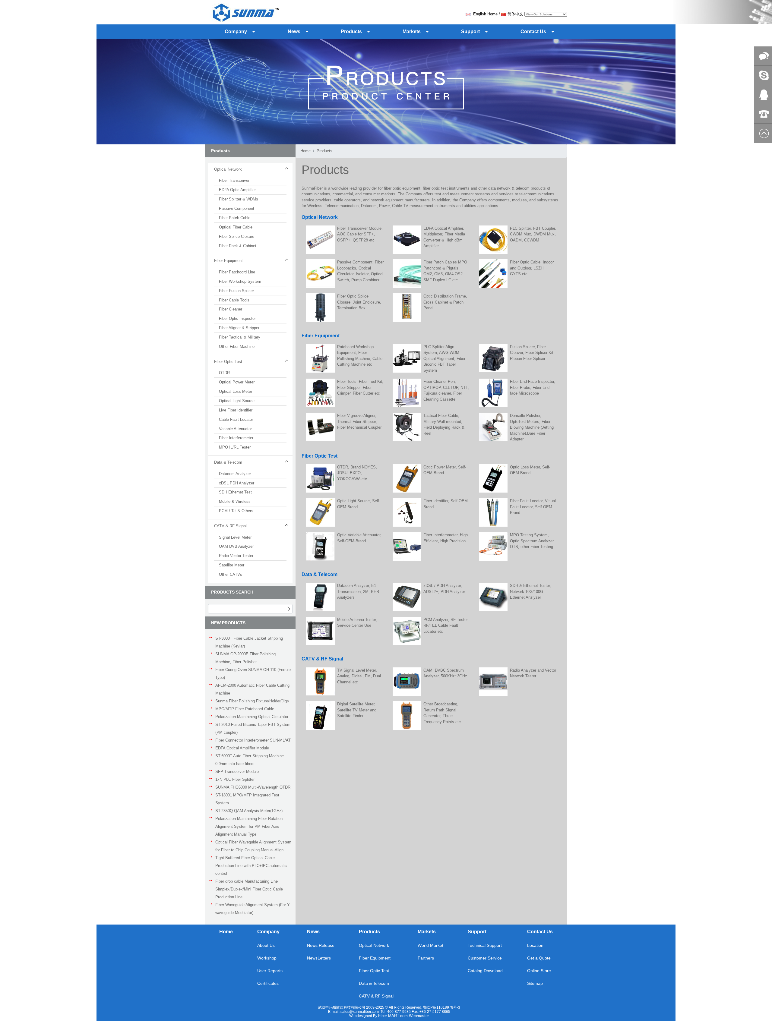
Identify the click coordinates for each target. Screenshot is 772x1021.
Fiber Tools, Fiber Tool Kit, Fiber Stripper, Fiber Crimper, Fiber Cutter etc (360, 387)
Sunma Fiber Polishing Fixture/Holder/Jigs (252, 701)
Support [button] (470, 31)
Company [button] (236, 31)
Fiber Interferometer (236, 438)
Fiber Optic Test (374, 970)
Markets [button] (412, 31)
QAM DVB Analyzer (236, 546)
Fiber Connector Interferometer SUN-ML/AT (253, 740)
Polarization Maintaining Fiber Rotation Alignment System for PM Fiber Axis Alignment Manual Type (249, 826)
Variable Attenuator (235, 429)
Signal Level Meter (235, 537)
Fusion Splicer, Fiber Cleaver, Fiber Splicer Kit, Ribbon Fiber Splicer (532, 353)
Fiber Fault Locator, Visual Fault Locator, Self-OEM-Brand (533, 507)
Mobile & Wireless (235, 501)
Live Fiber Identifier (235, 410)
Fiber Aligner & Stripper (239, 328)
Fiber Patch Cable (234, 218)
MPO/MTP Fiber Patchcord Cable (244, 709)
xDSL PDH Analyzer (236, 483)
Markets (427, 931)
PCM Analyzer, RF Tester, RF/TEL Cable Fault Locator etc (446, 625)
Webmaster (419, 1015)
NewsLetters (319, 958)
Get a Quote (539, 958)
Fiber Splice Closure (236, 236)
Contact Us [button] (533, 31)
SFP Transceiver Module (237, 771)
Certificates (268, 983)
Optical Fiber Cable (235, 227)
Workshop (267, 958)
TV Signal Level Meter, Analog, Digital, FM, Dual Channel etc (359, 676)
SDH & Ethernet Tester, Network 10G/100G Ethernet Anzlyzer (530, 591)
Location (535, 945)
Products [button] (351, 31)
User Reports (270, 970)
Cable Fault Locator (236, 419)
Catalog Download (485, 970)
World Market (430, 945)
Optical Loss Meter (235, 391)
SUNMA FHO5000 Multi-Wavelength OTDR (252, 787)
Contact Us (540, 931)
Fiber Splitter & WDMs (238, 199)
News (313, 931)
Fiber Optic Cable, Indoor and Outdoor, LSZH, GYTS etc (532, 268)
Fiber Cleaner (230, 309)
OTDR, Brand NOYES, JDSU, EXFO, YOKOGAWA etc (357, 473)
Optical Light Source (237, 401)
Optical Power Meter (237, 382)
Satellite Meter (231, 565)
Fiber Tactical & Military (239, 337)
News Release (320, 945)
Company (268, 931)
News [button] (294, 31)
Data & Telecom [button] (228, 462)
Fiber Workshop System (240, 281)
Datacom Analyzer (235, 473)
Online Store (539, 970)
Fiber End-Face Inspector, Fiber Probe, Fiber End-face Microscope (532, 387)
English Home (485, 14)
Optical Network (374, 945)
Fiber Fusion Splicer (236, 290)
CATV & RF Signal (376, 996)
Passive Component (236, 208)
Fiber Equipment (375, 958)
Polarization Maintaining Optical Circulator (251, 716)
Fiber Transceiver (234, 180)
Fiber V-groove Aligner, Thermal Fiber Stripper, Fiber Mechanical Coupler (359, 421)
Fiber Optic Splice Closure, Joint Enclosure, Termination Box (359, 302)
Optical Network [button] (228, 169)
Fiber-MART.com (393, 1015)
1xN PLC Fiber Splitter (235, 779)
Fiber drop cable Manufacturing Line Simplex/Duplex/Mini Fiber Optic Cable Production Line (249, 889)
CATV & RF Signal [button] (230, 526)
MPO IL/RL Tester (235, 447)
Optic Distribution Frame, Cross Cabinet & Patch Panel (445, 302)
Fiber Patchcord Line (237, 272)
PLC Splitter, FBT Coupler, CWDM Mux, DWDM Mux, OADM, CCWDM (533, 234)
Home (305, 151)
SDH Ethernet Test (235, 492)
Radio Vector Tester (236, 555)
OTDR (224, 372)
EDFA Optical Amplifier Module (242, 748)
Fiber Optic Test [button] (228, 361)
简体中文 (515, 14)
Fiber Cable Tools (234, 300)
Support (477, 931)
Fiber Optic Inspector (237, 318)
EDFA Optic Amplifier (237, 189)
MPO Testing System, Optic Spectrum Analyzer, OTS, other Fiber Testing (532, 541)
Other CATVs (230, 574)
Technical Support (485, 945)
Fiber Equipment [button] (228, 260)
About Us (266, 945)
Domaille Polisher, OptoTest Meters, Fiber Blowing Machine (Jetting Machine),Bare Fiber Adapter (532, 427)
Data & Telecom (374, 983)
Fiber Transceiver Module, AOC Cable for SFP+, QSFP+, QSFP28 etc (360, 234)
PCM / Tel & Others (236, 511)
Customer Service (485, 958)
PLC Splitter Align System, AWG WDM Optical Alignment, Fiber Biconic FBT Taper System (444, 359)
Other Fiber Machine (237, 346)
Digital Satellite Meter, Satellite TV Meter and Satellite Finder (356, 710)
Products (324, 151)
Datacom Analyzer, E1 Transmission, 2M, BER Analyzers (358, 591)
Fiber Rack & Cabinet (237, 246)
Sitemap (535, 983)
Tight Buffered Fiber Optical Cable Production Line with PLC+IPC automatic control (251, 866)
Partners (426, 958)
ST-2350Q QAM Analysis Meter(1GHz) (249, 810)
